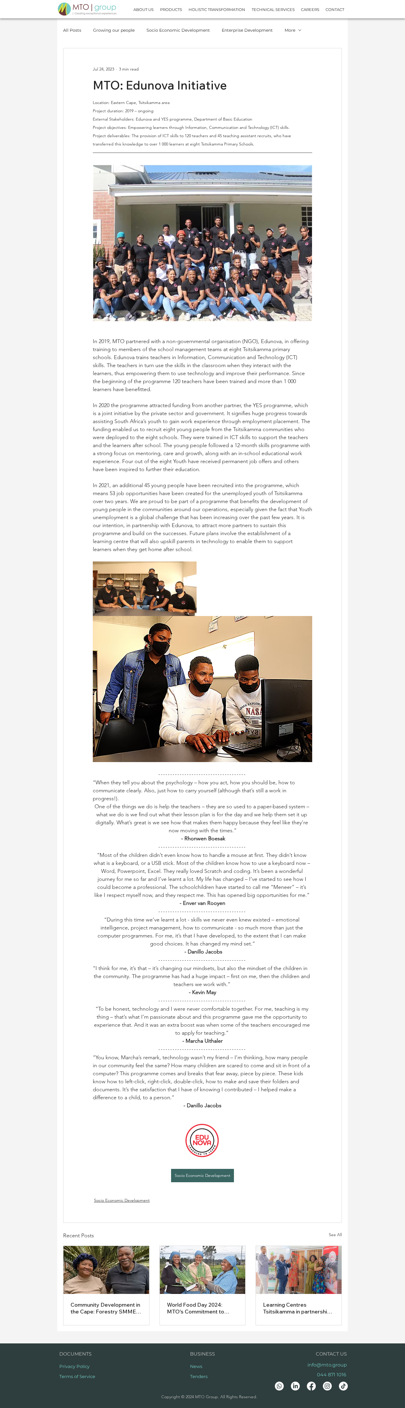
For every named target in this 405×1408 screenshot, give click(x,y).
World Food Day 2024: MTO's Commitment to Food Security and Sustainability (195, 1308)
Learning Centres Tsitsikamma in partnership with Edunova (296, 1308)
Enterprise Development (247, 30)
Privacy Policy (74, 1366)
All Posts (72, 30)
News (196, 1366)
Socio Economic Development (178, 30)
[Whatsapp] (279, 1386)
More (290, 30)
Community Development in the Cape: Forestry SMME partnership (105, 1308)
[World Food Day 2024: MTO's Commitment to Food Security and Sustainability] (202, 1270)
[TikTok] (343, 1386)
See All (335, 1234)
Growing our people (114, 30)
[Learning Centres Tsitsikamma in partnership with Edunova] (299, 1270)
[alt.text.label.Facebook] (311, 1386)
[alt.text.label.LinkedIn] (295, 1386)
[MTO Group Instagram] (327, 1386)
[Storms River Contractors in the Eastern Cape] (106, 1270)
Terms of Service (77, 1376)
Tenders (199, 1376)
